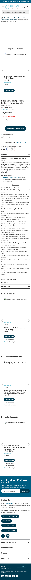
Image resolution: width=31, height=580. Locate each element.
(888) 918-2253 (21, 142)
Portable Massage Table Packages (9, 19)
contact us (9, 503)
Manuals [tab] (4, 283)
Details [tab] (4, 155)
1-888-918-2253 (25, 1)
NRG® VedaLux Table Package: (11, 177)
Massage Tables (21, 567)
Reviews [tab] (5, 286)
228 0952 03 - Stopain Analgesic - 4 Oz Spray (13, 234)
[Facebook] (3, 536)
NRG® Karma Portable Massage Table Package (14, 77)
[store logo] (12, 7)
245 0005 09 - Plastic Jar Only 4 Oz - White (12, 188)
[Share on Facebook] (7, 149)
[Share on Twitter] (11, 149)
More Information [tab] (8, 279)
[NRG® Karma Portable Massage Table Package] (15, 63)
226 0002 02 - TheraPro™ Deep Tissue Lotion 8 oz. (14, 194)
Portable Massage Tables (20, 17)
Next (29, 71)
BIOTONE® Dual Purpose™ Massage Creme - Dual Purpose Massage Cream (14, 447)
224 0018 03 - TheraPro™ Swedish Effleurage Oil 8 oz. (15, 202)
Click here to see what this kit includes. (11, 146)
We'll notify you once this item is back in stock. (14, 120)
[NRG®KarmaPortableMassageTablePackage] (15, 309)
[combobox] (15, 12)
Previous (2, 71)
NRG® (10, 107)
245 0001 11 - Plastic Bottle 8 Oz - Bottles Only (13, 228)
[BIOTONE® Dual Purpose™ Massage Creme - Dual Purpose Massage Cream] (15, 433)
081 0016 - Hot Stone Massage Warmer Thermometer (15, 196)
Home (5, 17)
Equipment (10, 17)
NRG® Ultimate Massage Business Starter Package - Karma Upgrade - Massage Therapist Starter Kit (15, 392)
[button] (9, 339)
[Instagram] (8, 536)
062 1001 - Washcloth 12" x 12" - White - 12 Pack (13, 221)
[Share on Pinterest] (14, 149)
